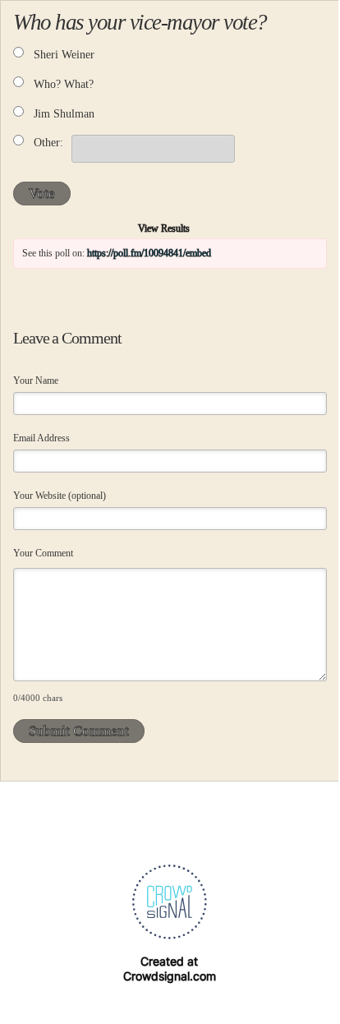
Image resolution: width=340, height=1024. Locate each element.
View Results (164, 228)
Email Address (41, 438)
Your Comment (43, 553)
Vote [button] (42, 193)
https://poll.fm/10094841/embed (149, 253)
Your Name (35, 380)
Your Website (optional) (59, 495)
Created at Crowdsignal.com (169, 968)
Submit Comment (79, 731)
